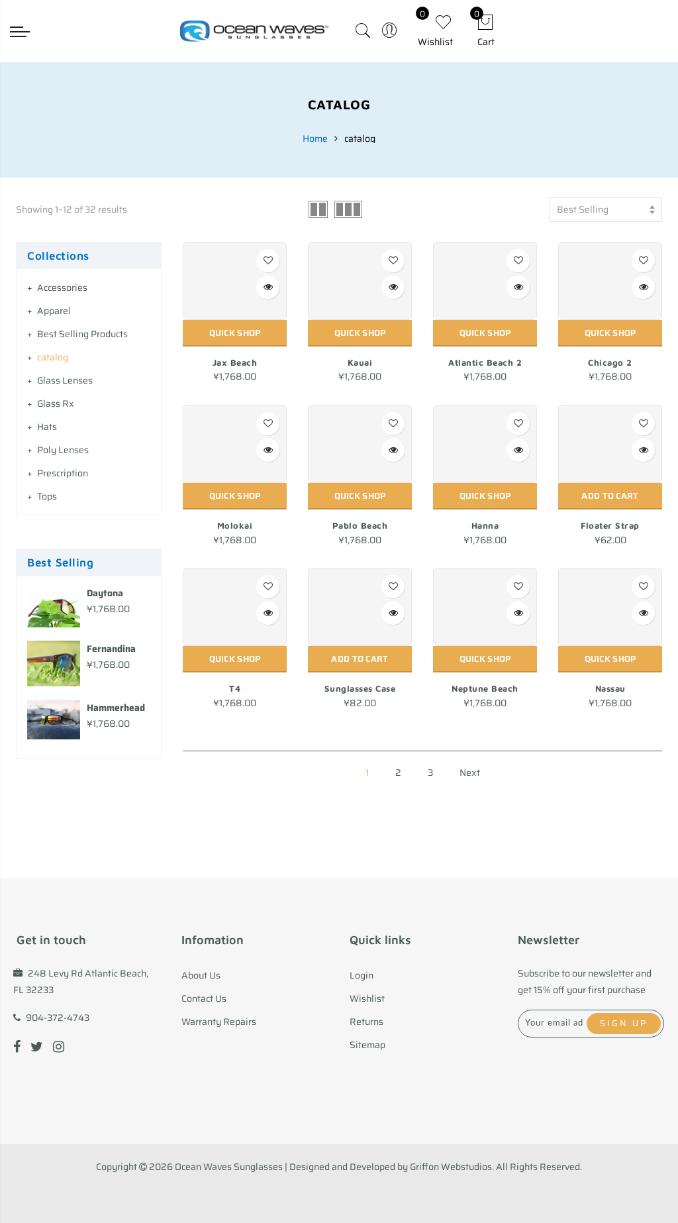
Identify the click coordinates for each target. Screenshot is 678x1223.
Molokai (235, 525)
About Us (200, 975)
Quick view (267, 287)
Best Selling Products (82, 334)
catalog (52, 357)
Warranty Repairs (218, 1021)
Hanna (485, 525)
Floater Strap (610, 525)
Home (315, 138)
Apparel (54, 310)
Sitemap (367, 1044)
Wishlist (367, 998)
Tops (47, 496)
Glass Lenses (65, 380)
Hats (47, 426)
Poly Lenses (63, 450)
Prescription (62, 473)
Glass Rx (55, 403)
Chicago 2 (610, 362)
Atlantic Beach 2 (485, 362)
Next (470, 772)
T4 (234, 688)
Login (361, 975)
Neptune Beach (485, 688)
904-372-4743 (57, 1017)
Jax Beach (235, 362)
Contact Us (203, 998)
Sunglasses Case (360, 688)
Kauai (360, 362)
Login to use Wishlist (267, 260)
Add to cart (609, 496)
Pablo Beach (360, 525)
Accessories (62, 287)
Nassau (610, 688)
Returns (366, 1021)
